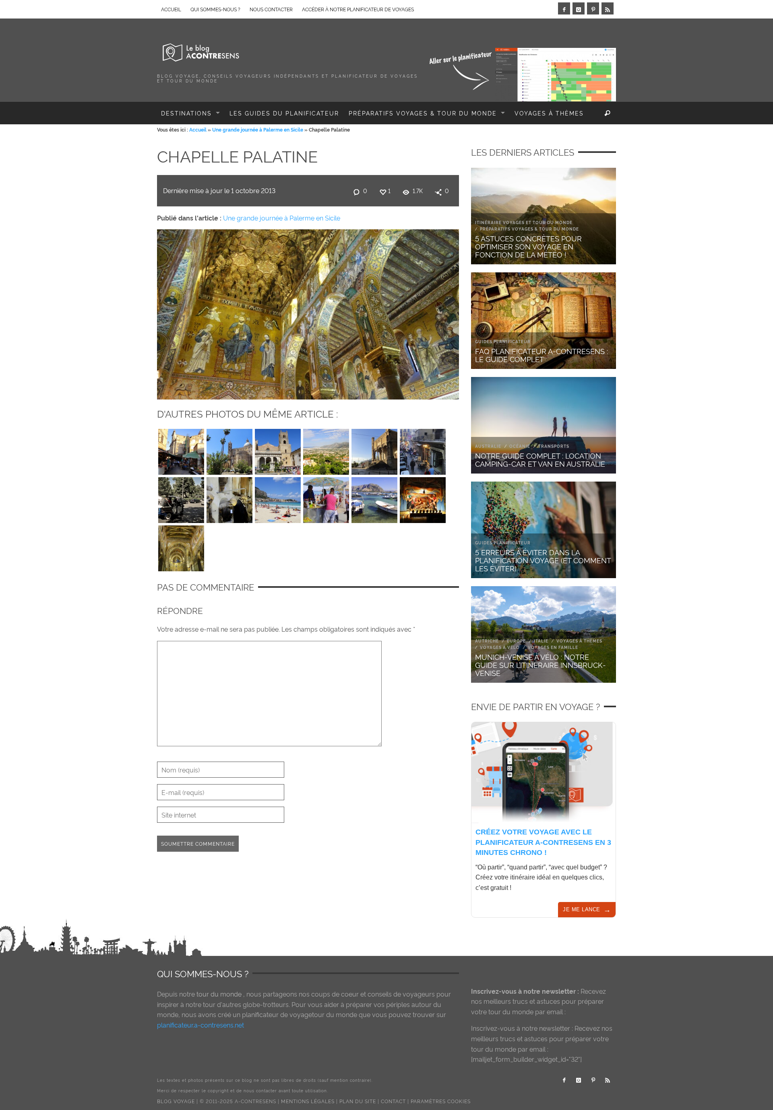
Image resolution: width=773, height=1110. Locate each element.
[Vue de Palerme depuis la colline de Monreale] (326, 449)
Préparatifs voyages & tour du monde (529, 228)
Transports (553, 446)
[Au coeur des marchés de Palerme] (181, 449)
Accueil (198, 129)
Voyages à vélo (500, 647)
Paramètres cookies (441, 1101)
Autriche (487, 640)
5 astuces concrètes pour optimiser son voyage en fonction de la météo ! (528, 246)
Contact (393, 1101)
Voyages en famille (553, 647)
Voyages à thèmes (579, 640)
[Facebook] (564, 8)
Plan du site (357, 1101)
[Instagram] (579, 8)
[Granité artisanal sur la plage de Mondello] (326, 498)
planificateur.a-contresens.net (200, 1024)
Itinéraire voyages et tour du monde (524, 222)
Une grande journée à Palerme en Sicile (257, 129)
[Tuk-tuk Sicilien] (181, 498)
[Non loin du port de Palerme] (374, 449)
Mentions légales (308, 1101)
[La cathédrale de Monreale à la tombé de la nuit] (181, 546)
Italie (541, 640)
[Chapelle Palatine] (308, 312)
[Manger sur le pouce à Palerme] (423, 449)
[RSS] (607, 8)
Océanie (519, 446)
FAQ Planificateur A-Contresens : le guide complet (541, 355)
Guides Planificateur (503, 341)
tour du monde (219, 993)
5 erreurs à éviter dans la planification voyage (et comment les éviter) (543, 560)
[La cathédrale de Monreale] (278, 449)
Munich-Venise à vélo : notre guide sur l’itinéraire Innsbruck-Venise (540, 664)
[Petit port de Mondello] (374, 498)
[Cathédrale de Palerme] (229, 449)
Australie (488, 446)
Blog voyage (176, 1101)
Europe (516, 640)
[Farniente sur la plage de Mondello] (278, 498)
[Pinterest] (593, 8)
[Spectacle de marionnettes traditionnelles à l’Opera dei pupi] (423, 498)
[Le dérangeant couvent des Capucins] (229, 498)
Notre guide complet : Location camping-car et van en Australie (540, 459)
